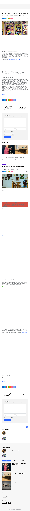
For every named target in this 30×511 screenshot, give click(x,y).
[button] (25, 142)
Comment (23, 460)
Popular (15, 460)
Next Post (24, 393)
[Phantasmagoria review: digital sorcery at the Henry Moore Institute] (6, 485)
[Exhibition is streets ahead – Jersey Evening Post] (4, 433)
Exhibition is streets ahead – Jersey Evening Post (14, 450)
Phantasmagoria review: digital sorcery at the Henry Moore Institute (8, 394)
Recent (6, 460)
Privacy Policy (5, 496)
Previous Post (6, 392)
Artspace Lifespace (24, 332)
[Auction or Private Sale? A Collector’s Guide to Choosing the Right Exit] (6, 467)
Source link (3, 94)
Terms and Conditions (6, 497)
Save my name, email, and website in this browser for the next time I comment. (15, 131)
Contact (4, 494)
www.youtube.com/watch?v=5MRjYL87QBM (14, 59)
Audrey (4, 169)
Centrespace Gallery (10, 193)
